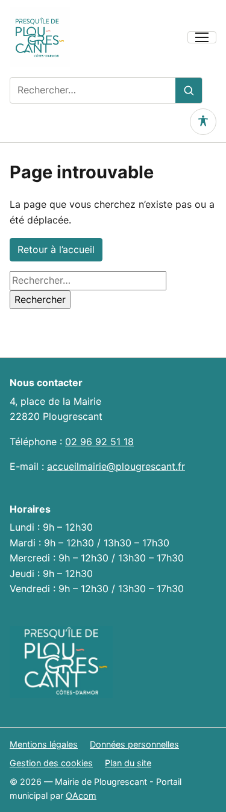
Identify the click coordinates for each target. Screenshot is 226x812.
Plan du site (128, 763)
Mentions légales (44, 744)
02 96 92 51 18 (99, 442)
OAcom (81, 795)
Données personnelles (134, 744)
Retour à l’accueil (56, 249)
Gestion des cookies (51, 763)
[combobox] (92, 90)
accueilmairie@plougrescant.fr (116, 466)
